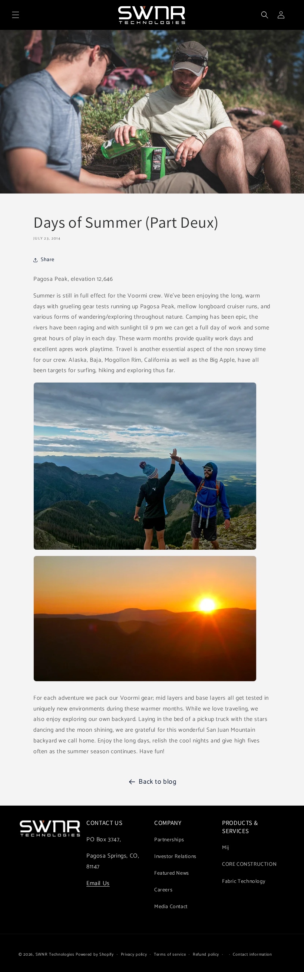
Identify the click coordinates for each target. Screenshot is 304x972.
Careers (163, 890)
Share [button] (47, 260)
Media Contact (171, 907)
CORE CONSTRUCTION (249, 864)
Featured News (171, 873)
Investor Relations (175, 856)
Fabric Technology (243, 881)
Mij (225, 847)
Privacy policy (134, 954)
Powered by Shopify (95, 954)
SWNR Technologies (55, 954)
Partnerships (169, 840)
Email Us (98, 883)
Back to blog (157, 781)
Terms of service (170, 954)
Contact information (252, 954)
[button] (15, 15)
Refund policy (206, 954)
